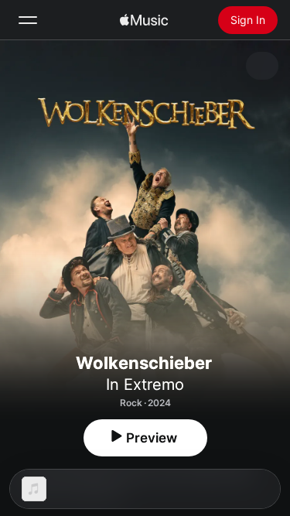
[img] (144, 20)
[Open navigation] (28, 20)
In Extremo (145, 384)
